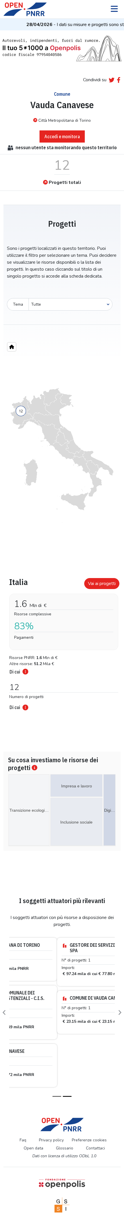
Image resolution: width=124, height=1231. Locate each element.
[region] (62, 455)
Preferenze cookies (89, 1087)
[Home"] (11, 347)
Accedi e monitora (62, 136)
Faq (23, 1087)
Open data (33, 1095)
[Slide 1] (56, 1043)
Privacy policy (51, 1087)
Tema (18, 304)
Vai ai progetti (102, 583)
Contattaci (95, 1095)
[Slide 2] (67, 1043)
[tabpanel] (62, 642)
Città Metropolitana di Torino (64, 120)
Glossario (64, 1095)
